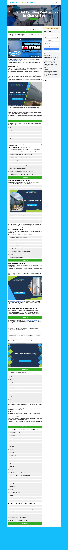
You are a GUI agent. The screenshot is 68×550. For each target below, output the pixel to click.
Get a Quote (25, 177)
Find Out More (25, 260)
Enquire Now (25, 426)
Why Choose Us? (47, 55)
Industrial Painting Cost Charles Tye (51, 57)
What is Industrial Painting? (49, 62)
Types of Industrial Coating (49, 61)
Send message (51, 49)
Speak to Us (25, 120)
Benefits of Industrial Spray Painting (51, 59)
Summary (46, 69)
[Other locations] (56, 2)
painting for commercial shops (17, 301)
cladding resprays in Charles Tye (14, 60)
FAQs (45, 67)
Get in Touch (25, 31)
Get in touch (34, 18)
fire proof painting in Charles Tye (32, 320)
